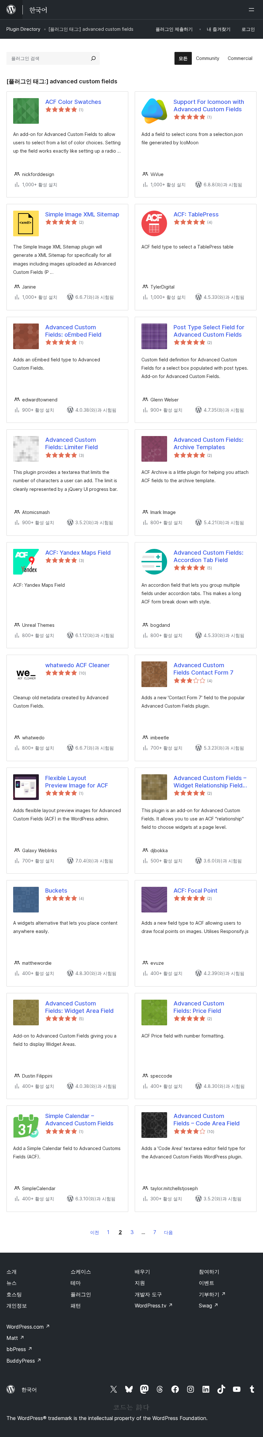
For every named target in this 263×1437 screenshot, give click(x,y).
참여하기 (209, 1271)
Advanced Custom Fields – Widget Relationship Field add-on (210, 782)
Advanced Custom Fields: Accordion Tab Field (208, 556)
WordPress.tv (154, 1305)
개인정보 (16, 1305)
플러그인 (81, 1294)
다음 (168, 1232)
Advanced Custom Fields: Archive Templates (208, 443)
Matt (15, 1338)
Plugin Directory (23, 29)
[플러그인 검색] (93, 58)
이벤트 (206, 1283)
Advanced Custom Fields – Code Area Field (207, 1120)
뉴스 (11, 1283)
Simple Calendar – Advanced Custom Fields (79, 1120)
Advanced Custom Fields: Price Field (199, 1007)
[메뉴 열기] (252, 9)
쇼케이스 (81, 1271)
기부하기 (212, 1294)
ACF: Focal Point (195, 890)
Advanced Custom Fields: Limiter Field (71, 443)
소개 (11, 1271)
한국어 (29, 1389)
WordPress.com (28, 1327)
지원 (140, 1283)
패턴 (76, 1305)
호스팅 (14, 1294)
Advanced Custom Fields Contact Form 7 (203, 669)
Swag (208, 1305)
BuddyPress (23, 1360)
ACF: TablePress (196, 214)
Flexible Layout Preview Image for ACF (76, 782)
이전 (94, 1232)
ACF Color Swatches (73, 101)
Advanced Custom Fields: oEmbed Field (73, 331)
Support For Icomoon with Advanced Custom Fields (209, 105)
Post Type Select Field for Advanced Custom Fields (209, 331)
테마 (76, 1283)
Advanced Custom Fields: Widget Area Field (79, 1007)
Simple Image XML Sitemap (82, 214)
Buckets (56, 890)
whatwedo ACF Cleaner (77, 665)
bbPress (19, 1349)
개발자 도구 (148, 1294)
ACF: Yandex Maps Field (78, 552)
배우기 (142, 1271)
